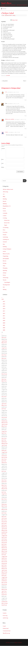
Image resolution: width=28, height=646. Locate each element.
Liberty (6, 132)
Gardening (5, 237)
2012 (4, 313)
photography (6, 258)
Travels (4, 280)
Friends (4, 234)
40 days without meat (8, 189)
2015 (4, 306)
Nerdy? (24, 80)
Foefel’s (4, 613)
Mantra (16, 642)
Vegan (5, 225)
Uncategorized (6, 284)
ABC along (5, 191)
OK (24, 180)
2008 (4, 323)
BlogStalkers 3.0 (6, 206)
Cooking (13, 15)
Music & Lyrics (6, 253)
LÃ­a (6, 92)
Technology (5, 277)
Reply (26, 115)
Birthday (5, 203)
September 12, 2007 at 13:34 (20, 119)
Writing (4, 289)
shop (4, 265)
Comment (2, 149)
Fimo (4, 230)
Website (2, 167)
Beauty (4, 201)
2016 (4, 303)
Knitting (5, 246)
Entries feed (5, 628)
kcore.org (5, 615)
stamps (4, 272)
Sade (3, 15)
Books (4, 208)
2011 (4, 315)
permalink (8, 75)
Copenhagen (7, 282)
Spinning (5, 270)
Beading (5, 199)
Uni (4, 287)
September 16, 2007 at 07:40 (14, 132)
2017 (3, 299)
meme (4, 251)
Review (4, 260)
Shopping (5, 268)
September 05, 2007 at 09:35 (13, 92)
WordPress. (20, 642)
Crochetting (5, 227)
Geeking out (6, 239)
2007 (4, 325)
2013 (4, 311)
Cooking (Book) (4, 80)
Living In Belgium (7, 249)
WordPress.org (6, 633)
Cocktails (5, 213)
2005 (4, 330)
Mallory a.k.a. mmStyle (9, 119)
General (5, 241)
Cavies (4, 210)
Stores (4, 275)
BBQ (4, 196)
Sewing (4, 263)
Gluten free (7, 220)
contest (4, 215)
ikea (4, 244)
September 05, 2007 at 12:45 (13, 103)
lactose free (7, 222)
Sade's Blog (6, 3)
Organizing (5, 256)
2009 (4, 320)
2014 (4, 308)
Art (3, 194)
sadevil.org (5, 617)
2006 (4, 327)
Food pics (5, 232)
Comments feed (6, 630)
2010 (4, 318)
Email (2, 164)
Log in (4, 626)
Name (2, 160)
